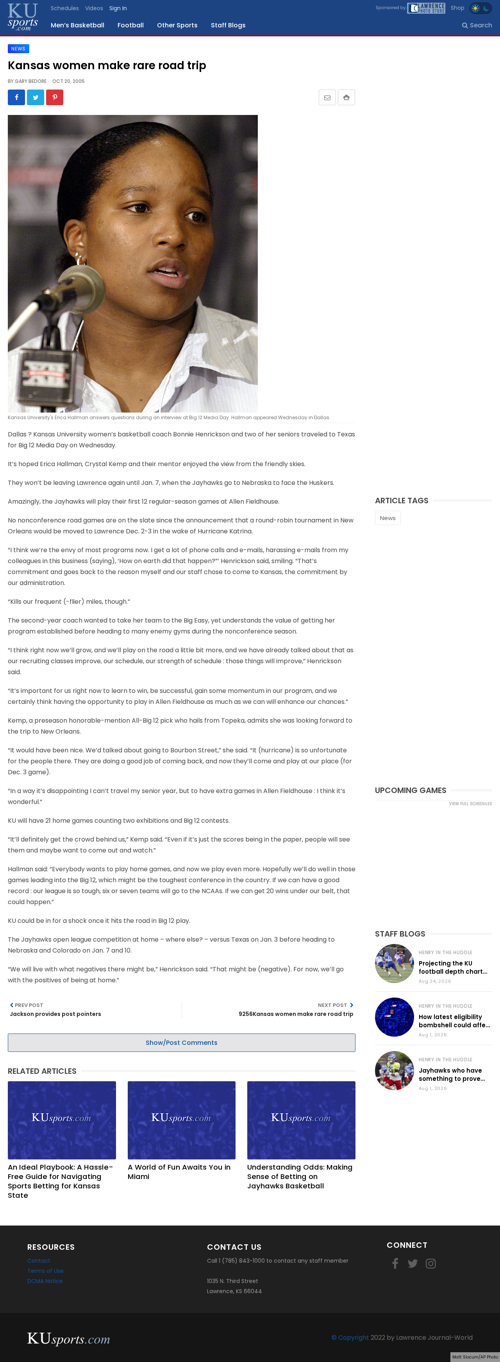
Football (131, 25)
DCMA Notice (45, 1281)
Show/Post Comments (182, 1042)
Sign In (118, 8)
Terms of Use (45, 1271)
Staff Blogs (228, 25)
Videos (94, 8)
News (388, 518)
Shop (457, 8)
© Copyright (350, 1337)
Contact (38, 1261)
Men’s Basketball (77, 25)
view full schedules (470, 804)
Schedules (65, 8)
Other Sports (177, 25)
